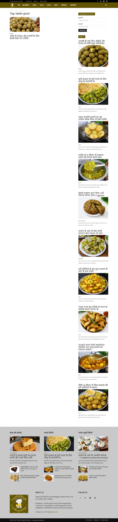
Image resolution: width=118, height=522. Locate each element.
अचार (41, 5)
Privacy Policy (43, 1)
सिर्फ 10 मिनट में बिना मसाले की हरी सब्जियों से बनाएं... (93, 386)
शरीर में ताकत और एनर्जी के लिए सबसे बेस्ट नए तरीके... (24, 37)
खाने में (79, 183)
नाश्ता (34, 5)
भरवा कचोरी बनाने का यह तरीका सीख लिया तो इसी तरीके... (93, 118)
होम (19, 5)
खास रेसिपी (25, 5)
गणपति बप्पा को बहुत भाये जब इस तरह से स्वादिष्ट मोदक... (98, 468)
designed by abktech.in (38, 520)
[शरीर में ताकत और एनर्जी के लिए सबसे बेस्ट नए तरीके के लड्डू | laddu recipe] (25, 24)
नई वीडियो (73, 5)
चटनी (48, 5)
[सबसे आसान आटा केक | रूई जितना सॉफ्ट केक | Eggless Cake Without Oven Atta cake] (93, 208)
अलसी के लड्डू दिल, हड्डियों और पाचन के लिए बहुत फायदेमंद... (91, 42)
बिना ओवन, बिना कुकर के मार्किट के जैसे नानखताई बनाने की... (29, 477)
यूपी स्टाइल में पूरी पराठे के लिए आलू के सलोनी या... (92, 80)
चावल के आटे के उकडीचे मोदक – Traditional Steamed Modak (93, 456)
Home (11, 10)
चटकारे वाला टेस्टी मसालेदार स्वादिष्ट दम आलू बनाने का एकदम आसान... (91, 347)
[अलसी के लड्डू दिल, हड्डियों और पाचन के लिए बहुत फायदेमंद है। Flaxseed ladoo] (93, 56)
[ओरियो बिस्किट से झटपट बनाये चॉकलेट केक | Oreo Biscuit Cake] (14, 469)
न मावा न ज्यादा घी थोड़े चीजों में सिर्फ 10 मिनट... (97, 477)
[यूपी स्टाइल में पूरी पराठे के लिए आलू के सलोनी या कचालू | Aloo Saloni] (93, 94)
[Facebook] (97, 1)
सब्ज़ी (55, 5)
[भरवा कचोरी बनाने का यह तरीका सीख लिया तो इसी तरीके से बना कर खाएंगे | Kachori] (93, 132)
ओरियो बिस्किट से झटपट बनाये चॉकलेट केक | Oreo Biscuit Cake (29, 469)
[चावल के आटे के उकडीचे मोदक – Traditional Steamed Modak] (93, 443)
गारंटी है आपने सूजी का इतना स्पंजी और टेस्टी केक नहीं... (23, 456)
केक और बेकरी (81, 221)
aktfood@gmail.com (51, 512)
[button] (106, 5)
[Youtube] (106, 1)
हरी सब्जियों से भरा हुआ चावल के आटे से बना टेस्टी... (93, 270)
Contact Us (29, 1)
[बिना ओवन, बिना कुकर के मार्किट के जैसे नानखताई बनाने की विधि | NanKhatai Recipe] (14, 478)
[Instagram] (100, 1)
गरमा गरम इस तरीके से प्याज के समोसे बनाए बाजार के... (92, 308)
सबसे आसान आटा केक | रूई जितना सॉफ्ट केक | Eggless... (91, 194)
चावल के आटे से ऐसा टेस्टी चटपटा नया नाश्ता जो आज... (91, 232)
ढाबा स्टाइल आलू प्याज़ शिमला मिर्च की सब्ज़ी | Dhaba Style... (63, 477)
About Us (36, 1)
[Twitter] (103, 1)
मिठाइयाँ (63, 5)
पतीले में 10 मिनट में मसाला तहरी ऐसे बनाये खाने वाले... (90, 156)
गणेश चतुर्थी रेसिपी (82, 453)
